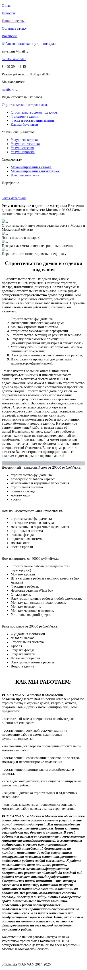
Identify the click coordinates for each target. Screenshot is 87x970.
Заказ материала (14, 198)
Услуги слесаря (22, 148)
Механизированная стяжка (31, 167)
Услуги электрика (24, 140)
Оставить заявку (14, 28)
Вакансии (9, 36)
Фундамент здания (25, 116)
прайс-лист (10, 89)
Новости (8, 13)
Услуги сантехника (25, 144)
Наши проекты (13, 21)
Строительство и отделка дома (25, 105)
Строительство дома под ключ (34, 112)
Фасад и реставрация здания (32, 120)
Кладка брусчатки (24, 124)
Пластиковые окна (25, 175)
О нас (6, 5)
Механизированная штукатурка (35, 171)
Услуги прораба (23, 152)
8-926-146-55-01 (14, 59)
